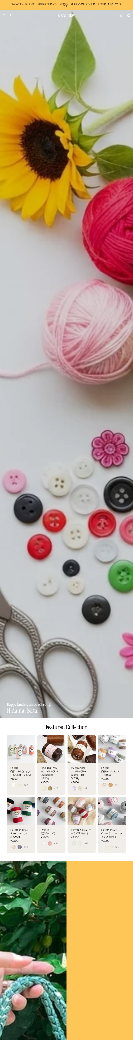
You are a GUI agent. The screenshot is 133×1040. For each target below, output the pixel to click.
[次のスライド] (31, 749)
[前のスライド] (11, 749)
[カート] (129, 15)
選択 (93, 757)
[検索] (11, 15)
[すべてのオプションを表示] (26, 785)
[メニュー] (4, 15)
